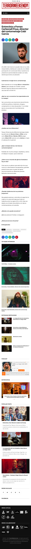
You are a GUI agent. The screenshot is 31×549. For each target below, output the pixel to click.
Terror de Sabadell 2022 (7, 232)
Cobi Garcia (8, 229)
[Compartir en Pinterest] (16, 39)
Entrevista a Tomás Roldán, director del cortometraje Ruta (15, 286)
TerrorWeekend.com (13, 538)
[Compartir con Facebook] (3, 39)
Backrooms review (17, 336)
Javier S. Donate (16, 231)
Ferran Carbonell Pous (7, 231)
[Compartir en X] (6, 39)
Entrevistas (23, 229)
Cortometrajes (16, 229)
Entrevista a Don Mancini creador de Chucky (14, 422)
